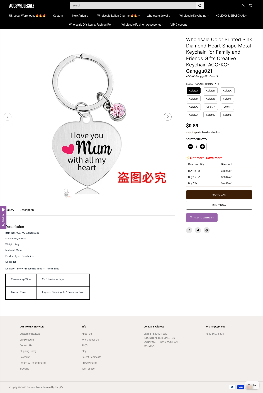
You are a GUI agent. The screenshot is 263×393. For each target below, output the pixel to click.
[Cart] (250, 5)
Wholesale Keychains (193, 15)
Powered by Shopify (53, 387)
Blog (84, 351)
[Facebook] (189, 230)
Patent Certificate (91, 357)
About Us (87, 333)
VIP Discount (179, 24)
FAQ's (85, 345)
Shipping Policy (28, 351)
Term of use (88, 368)
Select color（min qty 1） (203, 83)
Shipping (191, 132)
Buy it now (219, 205)
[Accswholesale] (21, 5)
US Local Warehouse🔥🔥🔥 (27, 15)
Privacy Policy (89, 362)
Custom (58, 15)
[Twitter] (198, 230)
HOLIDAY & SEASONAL (230, 15)
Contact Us (26, 345)
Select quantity (196, 139)
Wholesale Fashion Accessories (141, 24)
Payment (25, 357)
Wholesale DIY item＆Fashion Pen (91, 24)
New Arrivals (80, 15)
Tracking (24, 368)
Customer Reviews (30, 333)
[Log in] (243, 5)
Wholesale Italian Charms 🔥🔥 (117, 15)
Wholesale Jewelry (159, 15)
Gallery (9, 210)
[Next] (168, 117)
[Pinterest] (207, 230)
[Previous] (7, 117)
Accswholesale (34, 387)
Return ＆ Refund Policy (33, 362)
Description (27, 210)
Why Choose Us (90, 339)
